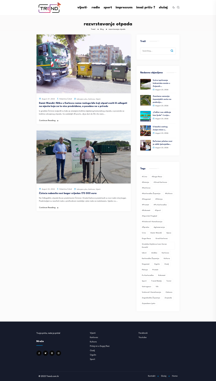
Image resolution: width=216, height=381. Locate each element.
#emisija (145, 182)
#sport (158, 210)
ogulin (157, 264)
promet (155, 270)
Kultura (167, 258)
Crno (144, 233)
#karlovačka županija (151, 193)
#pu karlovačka (160, 205)
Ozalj (92, 351)
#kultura (168, 193)
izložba (154, 253)
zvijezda (168, 298)
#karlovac (146, 188)
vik (157, 286)
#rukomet (146, 210)
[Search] (174, 48)
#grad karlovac (160, 182)
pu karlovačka (148, 275)
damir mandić (156, 233)
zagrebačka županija (151, 298)
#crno (144, 177)
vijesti (82, 7)
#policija (158, 199)
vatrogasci (146, 286)
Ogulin (93, 355)
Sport (92, 359)
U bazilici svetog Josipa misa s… (160, 128)
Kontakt (151, 376)
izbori (144, 253)
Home (175, 376)
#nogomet (146, 199)
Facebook (143, 333)
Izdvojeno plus (82, 99)
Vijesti (98, 99)
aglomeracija (159, 227)
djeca (168, 233)
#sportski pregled (149, 216)
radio (96, 7)
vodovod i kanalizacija (151, 292)
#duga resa (157, 177)
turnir (168, 281)
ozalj (166, 264)
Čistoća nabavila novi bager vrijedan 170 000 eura (67, 193)
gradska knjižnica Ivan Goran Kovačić (154, 245)
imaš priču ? (145, 7)
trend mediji (156, 281)
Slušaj (163, 376)
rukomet (161, 275)
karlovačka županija (150, 258)
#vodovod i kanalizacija (152, 221)
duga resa (146, 238)
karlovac (165, 253)
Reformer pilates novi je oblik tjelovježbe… (162, 142)
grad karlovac (162, 238)
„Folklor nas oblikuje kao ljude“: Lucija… (162, 113)
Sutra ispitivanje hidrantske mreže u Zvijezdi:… (161, 83)
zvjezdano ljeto (148, 303)
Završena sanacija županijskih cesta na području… (162, 99)
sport (108, 7)
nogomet (146, 264)
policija (145, 270)
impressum (124, 7)
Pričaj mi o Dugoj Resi (100, 346)
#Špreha (145, 227)
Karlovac (91, 99)
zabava (169, 292)
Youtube (142, 337)
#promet (145, 205)
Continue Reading (47, 121)
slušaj (163, 7)
